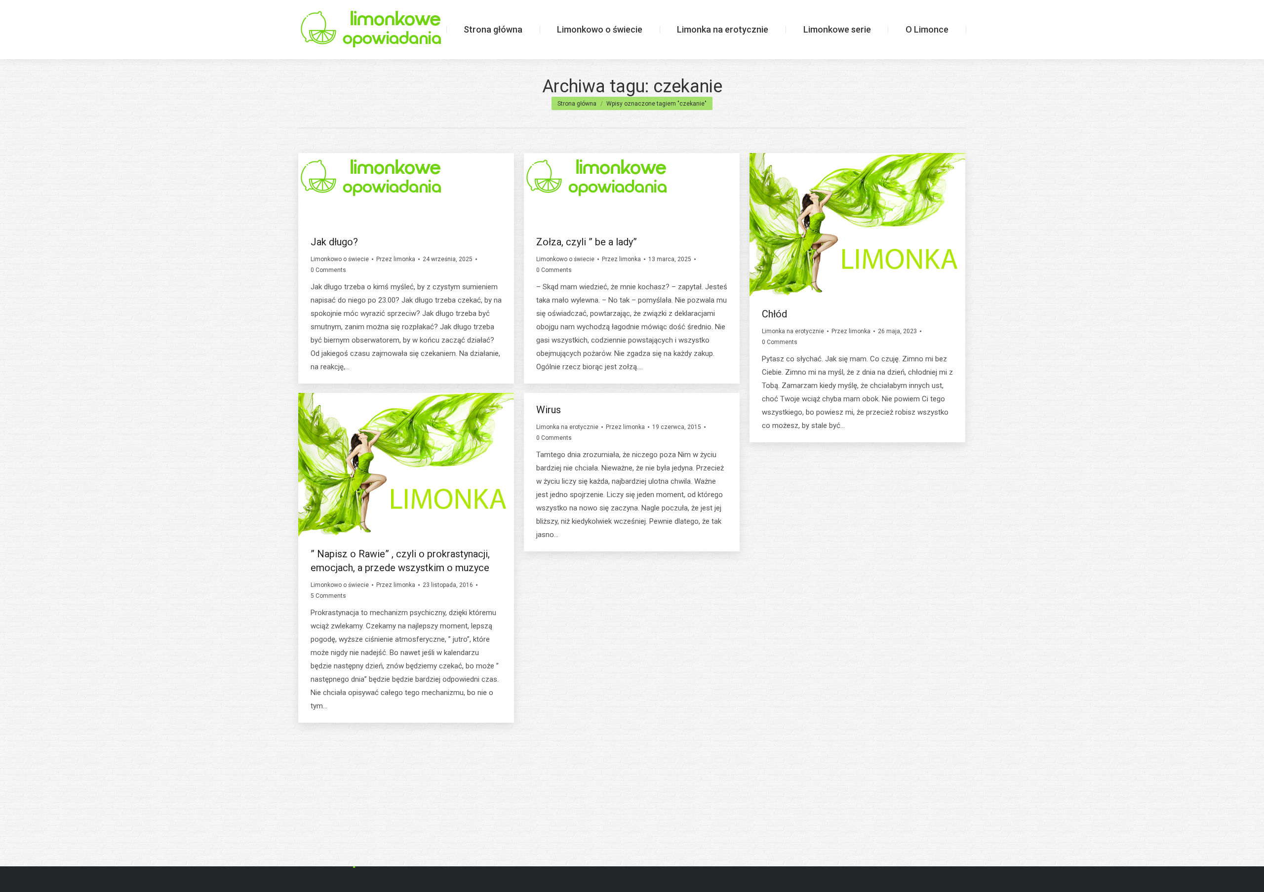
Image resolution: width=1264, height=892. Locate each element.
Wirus (548, 410)
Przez (395, 259)
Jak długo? (334, 242)
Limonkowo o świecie (340, 259)
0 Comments (328, 270)
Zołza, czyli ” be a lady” (586, 242)
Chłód (774, 314)
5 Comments (328, 595)
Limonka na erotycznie (793, 331)
